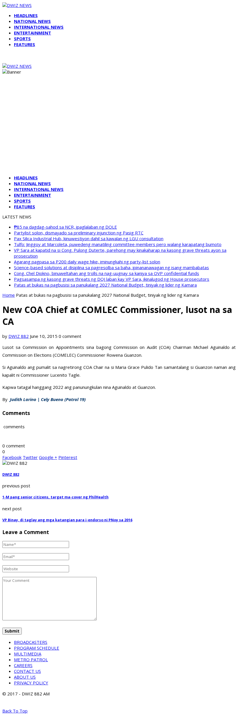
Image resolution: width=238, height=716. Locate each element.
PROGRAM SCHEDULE (36, 648)
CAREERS (23, 665)
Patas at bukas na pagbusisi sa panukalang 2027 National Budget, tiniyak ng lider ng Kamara (105, 285)
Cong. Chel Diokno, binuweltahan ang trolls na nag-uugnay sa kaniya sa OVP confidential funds (106, 273)
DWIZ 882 (18, 336)
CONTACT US (27, 671)
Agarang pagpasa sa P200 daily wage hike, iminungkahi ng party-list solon (87, 262)
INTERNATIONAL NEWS (39, 27)
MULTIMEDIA (27, 654)
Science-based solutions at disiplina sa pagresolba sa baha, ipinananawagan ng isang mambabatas (111, 267)
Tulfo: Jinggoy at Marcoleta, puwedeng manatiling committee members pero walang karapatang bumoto (117, 244)
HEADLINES (26, 15)
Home (8, 295)
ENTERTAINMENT (32, 33)
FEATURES (24, 44)
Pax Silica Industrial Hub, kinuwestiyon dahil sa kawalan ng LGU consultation (88, 238)
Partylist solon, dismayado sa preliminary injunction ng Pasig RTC (78, 233)
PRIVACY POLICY (31, 683)
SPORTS (22, 38)
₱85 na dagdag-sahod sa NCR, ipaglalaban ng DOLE (65, 227)
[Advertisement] (119, 129)
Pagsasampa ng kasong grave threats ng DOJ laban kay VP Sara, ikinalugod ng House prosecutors (111, 279)
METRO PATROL (31, 659)
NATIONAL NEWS (32, 21)
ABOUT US (25, 677)
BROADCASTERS (30, 642)
